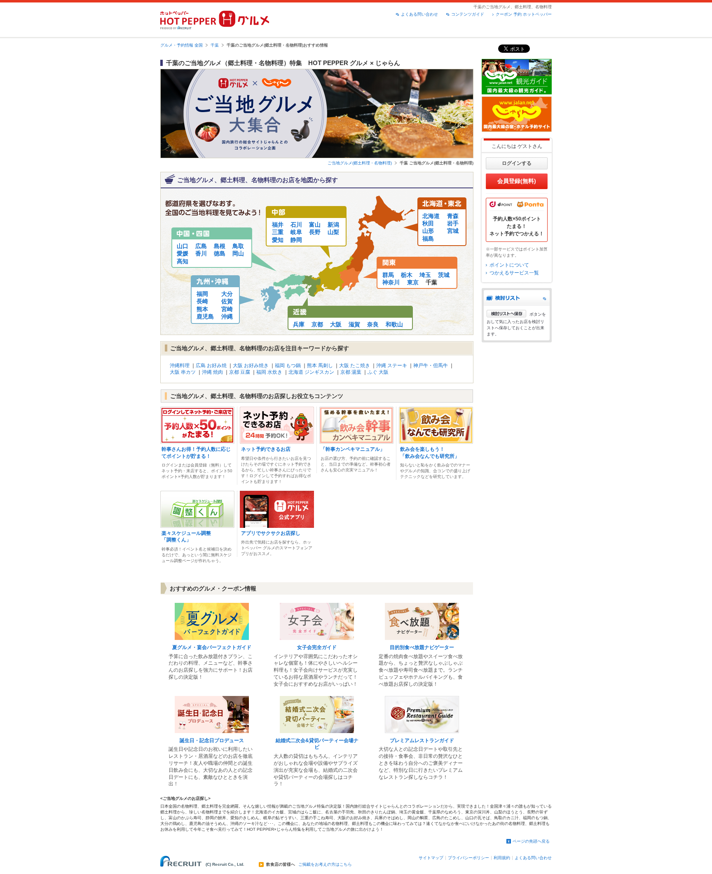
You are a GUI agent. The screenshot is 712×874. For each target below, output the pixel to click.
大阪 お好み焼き (251, 365)
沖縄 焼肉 (212, 372)
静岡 (296, 240)
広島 (201, 246)
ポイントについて (509, 265)
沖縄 (227, 316)
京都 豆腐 (239, 372)
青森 (453, 216)
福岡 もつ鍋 (288, 365)
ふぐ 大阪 (378, 372)
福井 (277, 224)
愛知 (277, 240)
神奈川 (391, 282)
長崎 (202, 301)
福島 (428, 238)
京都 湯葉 (350, 372)
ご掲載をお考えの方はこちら (325, 864)
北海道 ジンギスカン (311, 372)
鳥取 (238, 246)
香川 (201, 253)
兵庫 (298, 324)
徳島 (219, 253)
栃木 (406, 275)
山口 (182, 246)
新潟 (333, 224)
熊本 (202, 309)
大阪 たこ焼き (354, 365)
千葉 (215, 45)
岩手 (453, 223)
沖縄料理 (180, 365)
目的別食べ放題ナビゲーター (422, 647)
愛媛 (182, 253)
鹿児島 (205, 316)
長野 (315, 232)
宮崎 (227, 309)
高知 (182, 261)
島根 (219, 246)
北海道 (431, 216)
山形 (428, 230)
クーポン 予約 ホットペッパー (524, 14)
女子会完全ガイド (317, 647)
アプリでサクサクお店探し (270, 533)
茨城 (444, 275)
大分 (227, 294)
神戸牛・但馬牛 (430, 365)
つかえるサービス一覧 (514, 273)
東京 (413, 282)
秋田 (428, 223)
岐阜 (296, 232)
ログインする (517, 163)
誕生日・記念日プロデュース (212, 740)
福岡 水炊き (269, 372)
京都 (317, 324)
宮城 (453, 230)
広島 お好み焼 (211, 365)
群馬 (388, 275)
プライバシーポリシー (468, 857)
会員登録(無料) (516, 181)
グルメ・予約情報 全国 (181, 45)
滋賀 (354, 324)
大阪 (336, 324)
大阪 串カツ (183, 372)
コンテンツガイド (467, 14)
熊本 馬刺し (320, 365)
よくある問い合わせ (419, 14)
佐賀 (227, 301)
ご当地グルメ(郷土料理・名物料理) (360, 163)
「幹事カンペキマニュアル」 (353, 449)
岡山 (238, 253)
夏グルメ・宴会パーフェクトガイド (211, 647)
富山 (315, 224)
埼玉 (425, 275)
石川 (296, 224)
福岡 (202, 294)
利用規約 (502, 857)
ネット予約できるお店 (265, 449)
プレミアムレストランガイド (422, 740)
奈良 (373, 324)
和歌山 (394, 324)
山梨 (333, 232)
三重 (277, 232)
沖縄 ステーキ (391, 365)
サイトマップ (431, 857)
